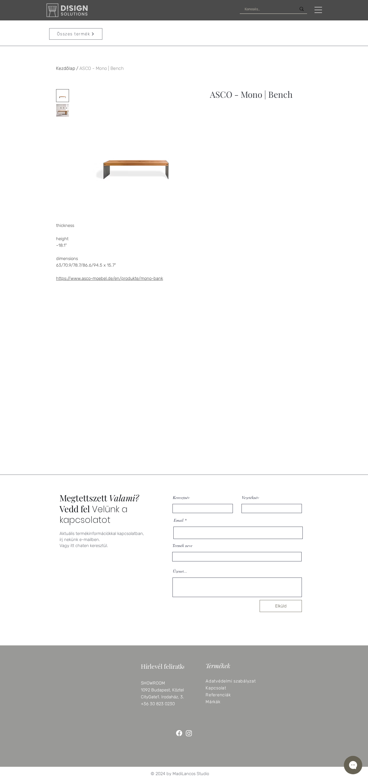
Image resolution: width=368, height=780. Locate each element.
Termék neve (182, 546)
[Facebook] (179, 733)
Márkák (213, 701)
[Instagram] (189, 733)
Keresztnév (181, 498)
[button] (318, 10)
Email (178, 520)
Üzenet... (180, 571)
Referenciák (218, 694)
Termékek (218, 666)
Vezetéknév (250, 498)
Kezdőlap (65, 68)
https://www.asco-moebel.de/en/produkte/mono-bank (109, 278)
